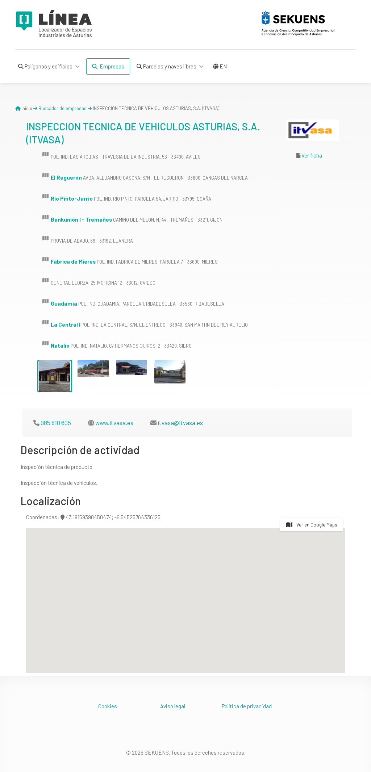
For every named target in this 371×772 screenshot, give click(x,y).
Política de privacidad (247, 706)
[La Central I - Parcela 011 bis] (131, 367)
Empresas (110, 66)
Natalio (60, 345)
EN (222, 66)
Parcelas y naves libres (169, 66)
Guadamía (64, 303)
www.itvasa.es (114, 422)
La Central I (65, 324)
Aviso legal (172, 706)
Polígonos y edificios (48, 66)
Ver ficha (311, 155)
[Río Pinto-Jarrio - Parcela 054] (170, 371)
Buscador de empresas (62, 108)
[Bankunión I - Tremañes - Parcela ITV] (54, 376)
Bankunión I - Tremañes (81, 219)
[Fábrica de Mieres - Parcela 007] (93, 368)
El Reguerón (66, 177)
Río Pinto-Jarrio (72, 198)
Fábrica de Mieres (73, 261)
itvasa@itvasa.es (180, 422)
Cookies (107, 706)
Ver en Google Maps (316, 525)
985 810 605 (56, 422)
